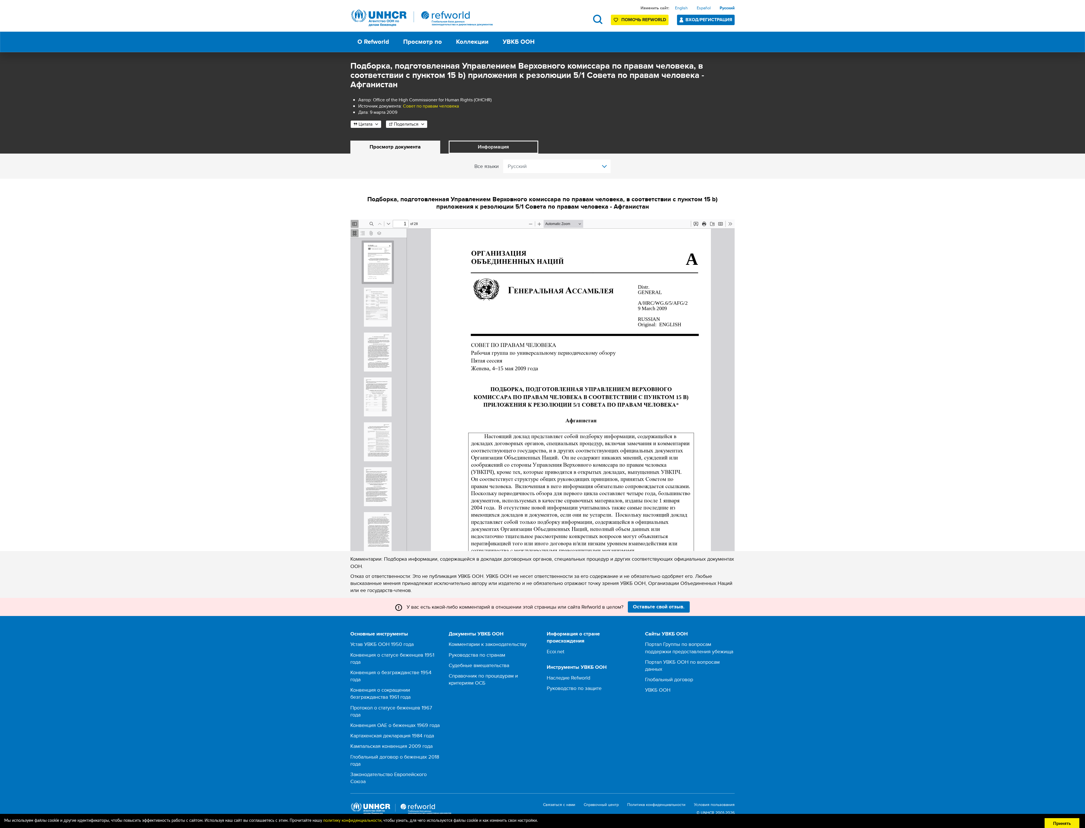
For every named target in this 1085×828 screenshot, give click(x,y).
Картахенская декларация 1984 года (392, 735)
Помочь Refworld (643, 19)
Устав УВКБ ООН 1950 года (382, 644)
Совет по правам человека (431, 106)
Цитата (365, 124)
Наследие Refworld (568, 677)
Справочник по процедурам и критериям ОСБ (483, 679)
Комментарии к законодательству (488, 644)
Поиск (597, 19)
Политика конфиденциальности (656, 804)
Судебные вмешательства (479, 665)
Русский (727, 8)
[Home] (422, 17)
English (681, 8)
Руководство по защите (574, 688)
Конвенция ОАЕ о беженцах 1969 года (395, 725)
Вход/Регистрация (708, 19)
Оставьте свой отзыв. (659, 606)
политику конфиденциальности (352, 821)
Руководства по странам (477, 654)
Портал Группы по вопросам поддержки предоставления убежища (689, 648)
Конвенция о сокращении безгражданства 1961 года (380, 693)
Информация (493, 146)
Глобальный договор (669, 679)
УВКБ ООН (657, 689)
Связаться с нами (559, 804)
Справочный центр (601, 804)
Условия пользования (714, 804)
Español (704, 8)
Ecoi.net (555, 651)
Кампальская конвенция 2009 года (391, 746)
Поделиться (406, 124)
